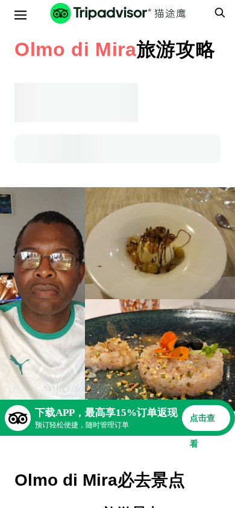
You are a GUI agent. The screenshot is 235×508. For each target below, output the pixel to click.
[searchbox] (218, 12)
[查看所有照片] (42, 299)
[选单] (20, 15)
